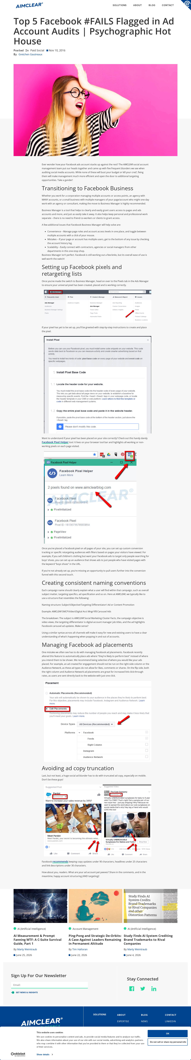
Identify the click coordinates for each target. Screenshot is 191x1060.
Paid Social (37, 50)
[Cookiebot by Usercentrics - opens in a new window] (18, 1054)
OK (167, 1033)
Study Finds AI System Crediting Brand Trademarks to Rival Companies (148, 940)
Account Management (85, 928)
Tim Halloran (80, 949)
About (137, 5)
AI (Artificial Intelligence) (31, 928)
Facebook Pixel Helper (55, 442)
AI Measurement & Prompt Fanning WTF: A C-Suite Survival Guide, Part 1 (38, 940)
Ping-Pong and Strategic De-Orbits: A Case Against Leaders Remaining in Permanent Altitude (95, 940)
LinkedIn (170, 1021)
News (144, 1021)
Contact (168, 5)
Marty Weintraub (27, 949)
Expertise (123, 1021)
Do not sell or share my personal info (168, 1042)
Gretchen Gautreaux (30, 54)
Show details (43, 1054)
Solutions (120, 5)
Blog (152, 5)
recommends (60, 861)
